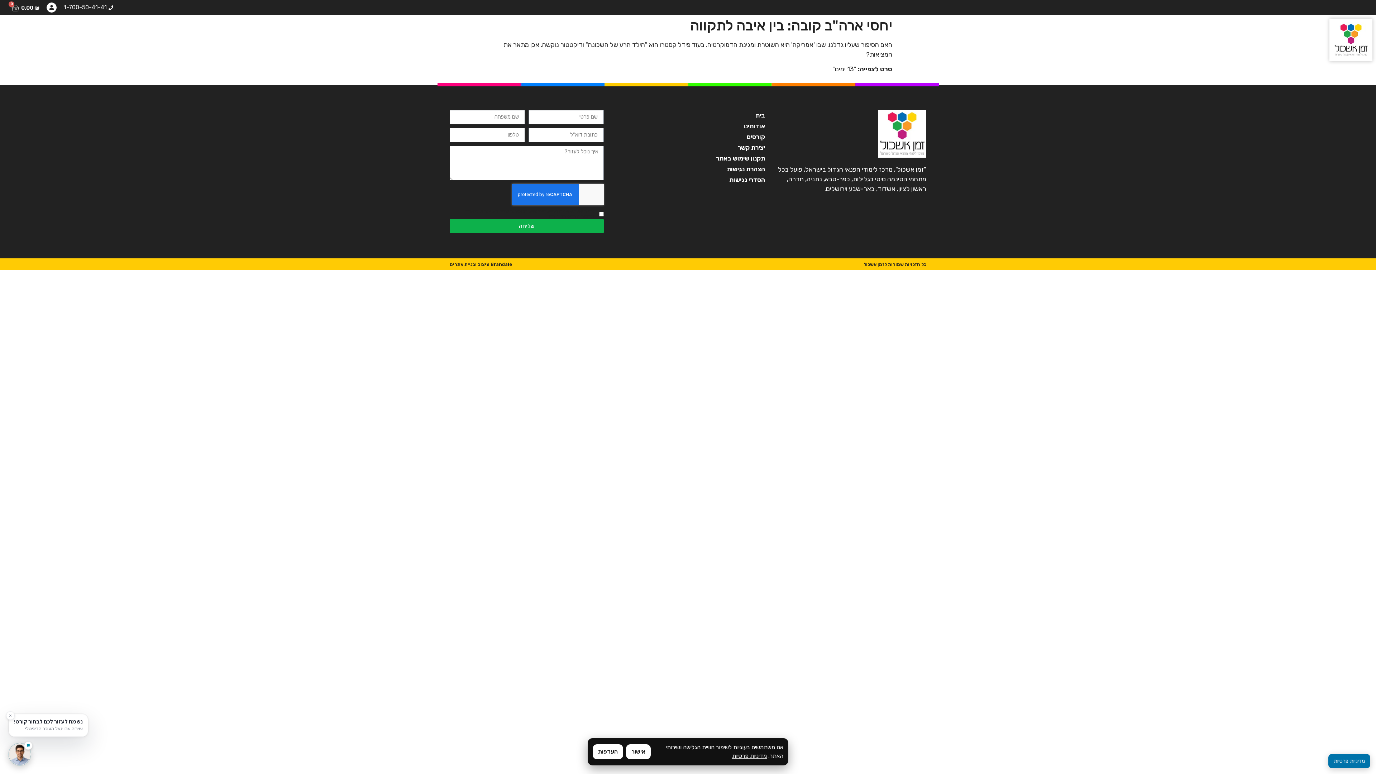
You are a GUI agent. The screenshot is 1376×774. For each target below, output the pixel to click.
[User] (52, 8)
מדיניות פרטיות (749, 755)
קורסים (186, 30)
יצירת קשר (29, 30)
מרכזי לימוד (112, 30)
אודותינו (221, 30)
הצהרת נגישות (746, 169)
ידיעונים (70, 30)
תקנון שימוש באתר (740, 158)
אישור (638, 751)
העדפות (608, 751)
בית (252, 30)
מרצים (152, 30)
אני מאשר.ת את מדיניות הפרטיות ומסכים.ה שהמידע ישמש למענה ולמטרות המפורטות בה (529, 214)
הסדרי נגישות (747, 180)
